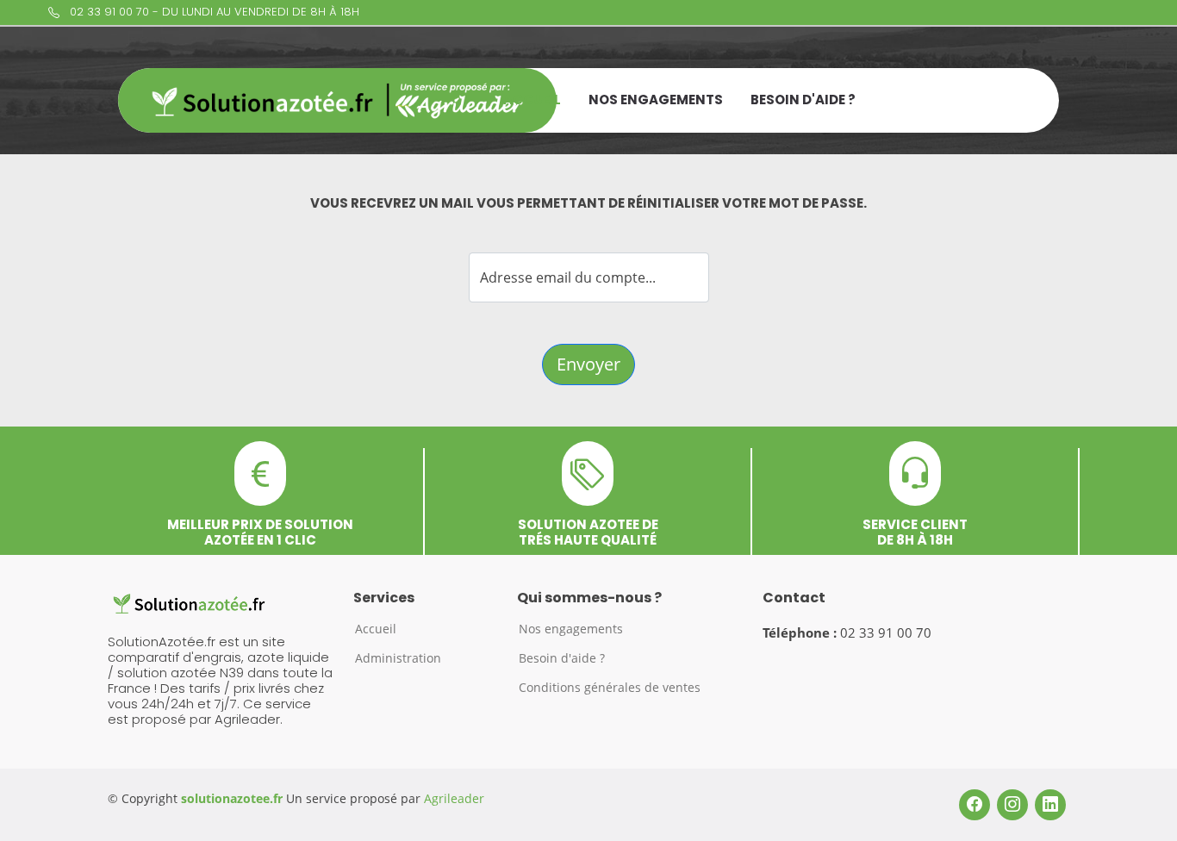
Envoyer (588, 364)
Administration (398, 658)
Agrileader (454, 798)
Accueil (532, 99)
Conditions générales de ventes (610, 688)
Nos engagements (655, 99)
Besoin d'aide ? (803, 99)
